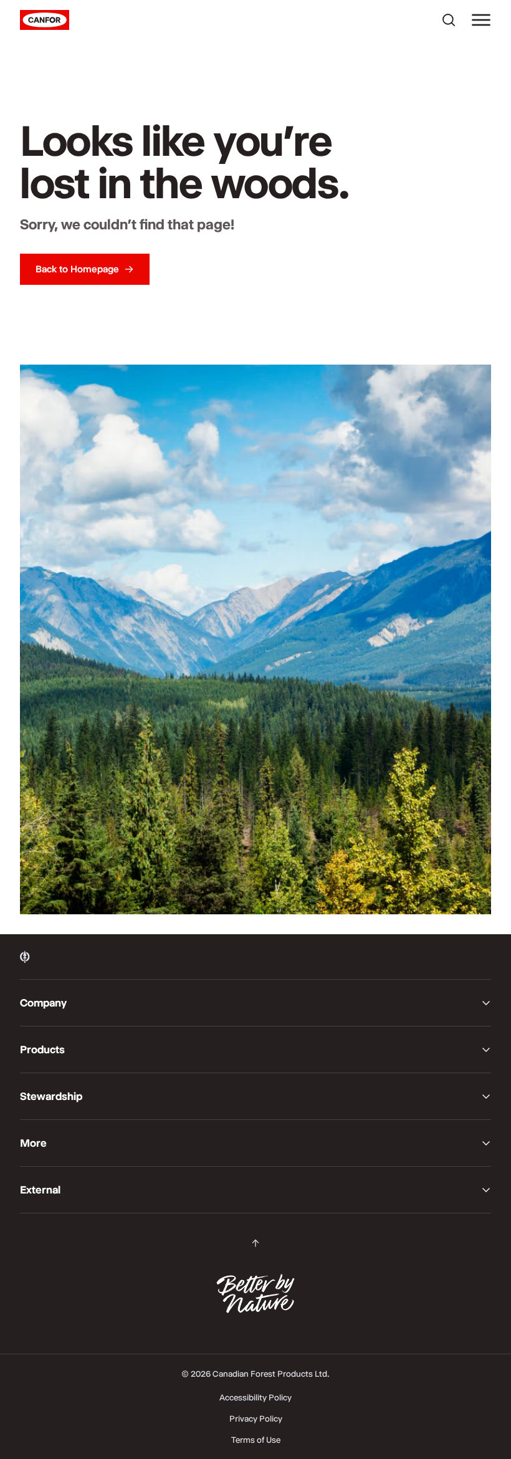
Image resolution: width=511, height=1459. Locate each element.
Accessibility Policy (255, 1397)
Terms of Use (255, 1440)
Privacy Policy (255, 1418)
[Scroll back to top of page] (255, 1243)
